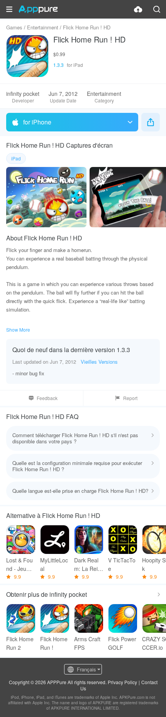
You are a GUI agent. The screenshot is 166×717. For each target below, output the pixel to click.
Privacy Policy (122, 682)
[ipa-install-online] (138, 9)
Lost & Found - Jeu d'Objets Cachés (20, 564)
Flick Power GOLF (122, 643)
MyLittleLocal (54, 564)
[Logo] (38, 9)
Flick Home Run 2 (20, 643)
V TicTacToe (122, 564)
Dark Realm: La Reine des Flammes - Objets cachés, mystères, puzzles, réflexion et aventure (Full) (88, 564)
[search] (156, 9)
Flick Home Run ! (54, 643)
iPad (16, 158)
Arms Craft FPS (87, 643)
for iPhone (37, 122)
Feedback (47, 398)
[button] (9, 9)
